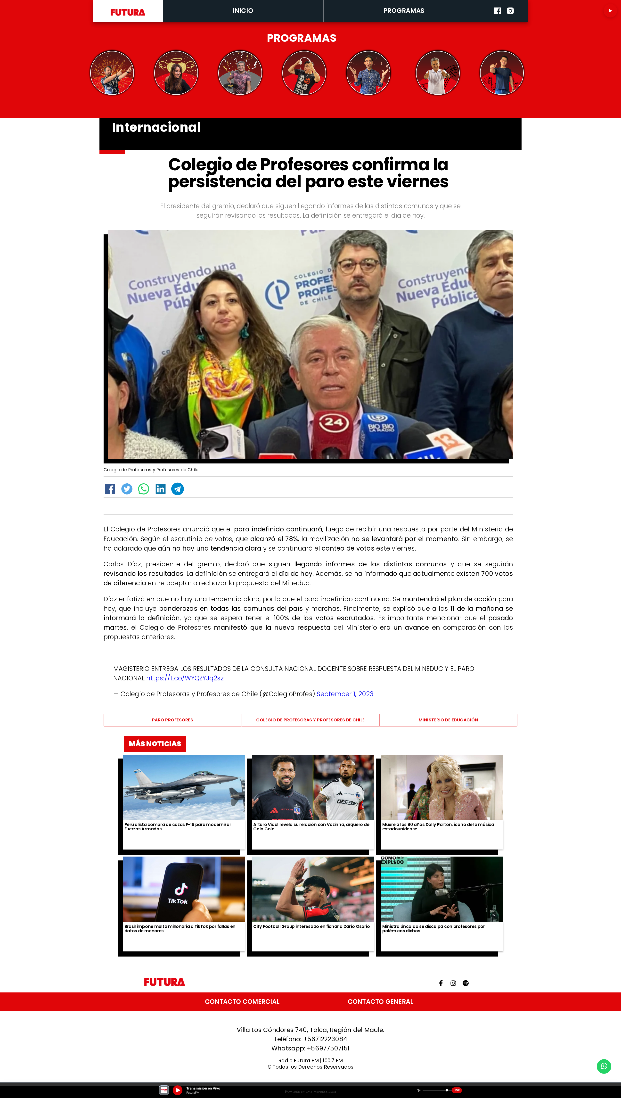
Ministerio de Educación (448, 720)
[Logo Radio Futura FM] (128, 16)
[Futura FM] (112, 72)
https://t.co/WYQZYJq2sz (185, 678)
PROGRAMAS (404, 10)
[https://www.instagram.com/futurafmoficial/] (510, 20)
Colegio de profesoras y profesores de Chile (310, 720)
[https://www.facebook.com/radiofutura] (497, 20)
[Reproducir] (610, 10)
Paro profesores (172, 720)
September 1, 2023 (345, 694)
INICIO (243, 10)
